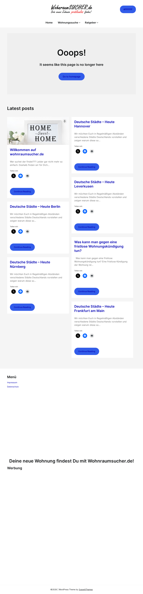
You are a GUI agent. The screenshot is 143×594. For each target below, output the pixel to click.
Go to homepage (71, 76)
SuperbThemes (86, 589)
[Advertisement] (71, 424)
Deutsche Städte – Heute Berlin (35, 207)
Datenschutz (13, 386)
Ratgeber (90, 22)
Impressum (12, 382)
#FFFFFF (127, 9)
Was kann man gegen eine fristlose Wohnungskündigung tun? (98, 246)
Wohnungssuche (68, 22)
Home (49, 22)
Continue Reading (22, 191)
